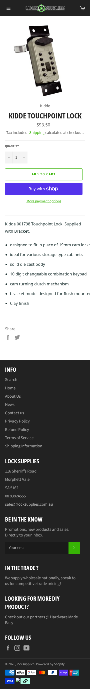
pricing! (54, 584)
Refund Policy (17, 430)
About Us (13, 396)
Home (10, 388)
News (9, 405)
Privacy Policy (17, 421)
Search (11, 380)
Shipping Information (23, 446)
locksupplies (25, 664)
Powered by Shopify (50, 664)
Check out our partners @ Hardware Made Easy (41, 620)
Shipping (36, 132)
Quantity (12, 146)
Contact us (14, 413)
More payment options (43, 201)
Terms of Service (19, 438)
